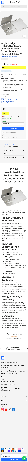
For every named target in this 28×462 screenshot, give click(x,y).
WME (5, 454)
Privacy (9, 457)
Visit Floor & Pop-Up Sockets (9, 56)
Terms (19, 457)
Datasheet (4, 98)
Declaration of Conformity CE (8, 101)
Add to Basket (13, 128)
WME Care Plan (4, 457)
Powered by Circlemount (12, 454)
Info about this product (9, 144)
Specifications (8, 150)
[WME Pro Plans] (19, 2)
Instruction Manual (5, 102)
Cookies (14, 457)
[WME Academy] (16, 2)
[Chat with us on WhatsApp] (24, 458)
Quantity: (5, 123)
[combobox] (14, 6)
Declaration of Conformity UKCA (9, 99)
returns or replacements (13, 134)
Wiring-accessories (10, 157)
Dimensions (8, 154)
